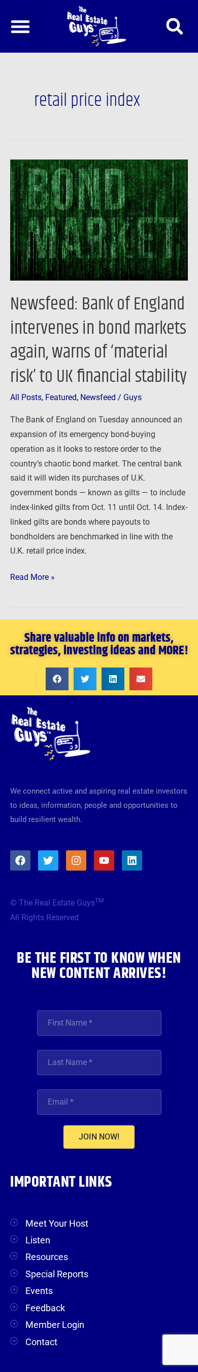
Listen (37, 1240)
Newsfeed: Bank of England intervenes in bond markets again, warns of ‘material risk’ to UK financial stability (98, 340)
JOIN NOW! (99, 1137)
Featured (61, 397)
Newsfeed (98, 397)
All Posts (26, 397)
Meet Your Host (56, 1223)
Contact (41, 1342)
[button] (20, 26)
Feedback (45, 1308)
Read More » (32, 576)
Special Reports (56, 1274)
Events (39, 1290)
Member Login (54, 1324)
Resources (46, 1256)
